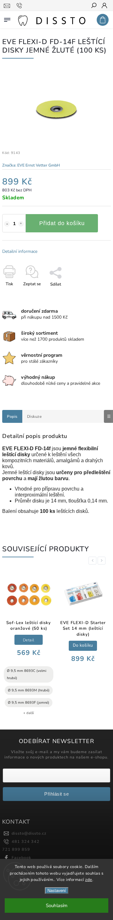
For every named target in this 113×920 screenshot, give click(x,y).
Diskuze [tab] (34, 416)
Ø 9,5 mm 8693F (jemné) (28, 702)
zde (88, 880)
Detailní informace (19, 251)
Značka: (31, 165)
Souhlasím (56, 905)
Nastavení (56, 890)
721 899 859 (16, 849)
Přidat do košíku (62, 223)
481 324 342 (26, 841)
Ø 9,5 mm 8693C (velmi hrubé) (26, 674)
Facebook (21, 857)
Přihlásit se (56, 794)
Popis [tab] (12, 416)
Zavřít (94, 295)
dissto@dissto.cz (29, 833)
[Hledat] (93, 6)
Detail (29, 640)
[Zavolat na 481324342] (20, 5)
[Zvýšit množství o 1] (21, 224)
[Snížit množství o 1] (7, 224)
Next (102, 560)
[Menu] (7, 18)
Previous (93, 560)
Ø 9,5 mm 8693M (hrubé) (29, 690)
